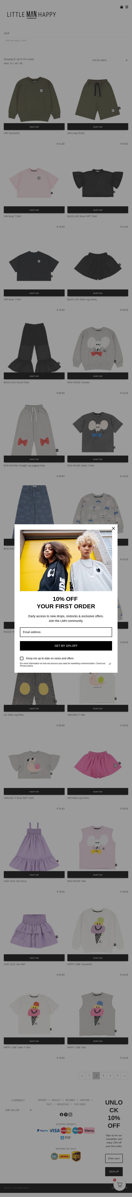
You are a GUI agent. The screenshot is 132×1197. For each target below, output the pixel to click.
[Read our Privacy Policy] (110, 664)
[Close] (113, 528)
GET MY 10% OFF (66, 645)
